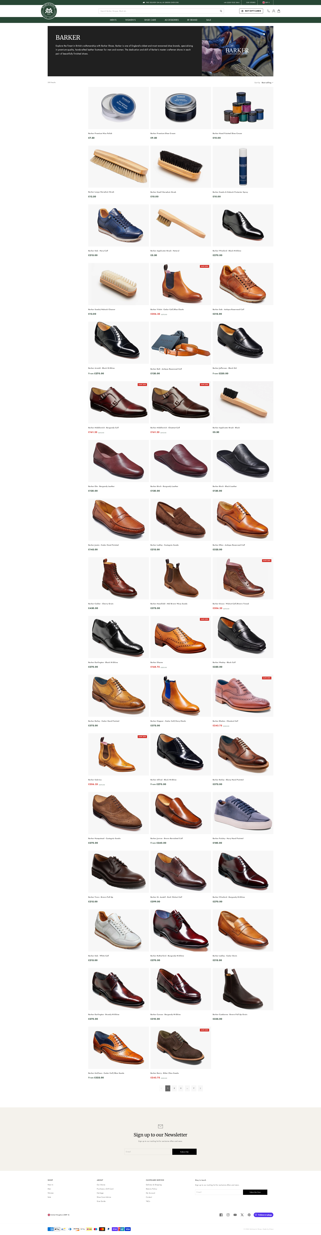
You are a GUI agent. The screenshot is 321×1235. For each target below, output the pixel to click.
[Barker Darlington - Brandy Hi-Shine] (118, 989)
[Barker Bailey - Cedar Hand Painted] (118, 696)
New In (50, 1184)
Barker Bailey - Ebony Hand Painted (228, 779)
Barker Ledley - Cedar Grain (225, 955)
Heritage (100, 1193)
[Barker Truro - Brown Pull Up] (118, 872)
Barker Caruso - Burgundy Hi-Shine (165, 1014)
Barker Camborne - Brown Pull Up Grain (230, 1014)
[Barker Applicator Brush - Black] (243, 402)
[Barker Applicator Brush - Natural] (180, 225)
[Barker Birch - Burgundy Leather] (180, 461)
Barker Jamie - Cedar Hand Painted (103, 545)
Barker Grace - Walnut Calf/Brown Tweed (231, 603)
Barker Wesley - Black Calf (224, 662)
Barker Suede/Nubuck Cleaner (101, 309)
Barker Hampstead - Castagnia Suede (104, 838)
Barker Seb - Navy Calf (98, 250)
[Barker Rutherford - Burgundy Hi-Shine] (180, 930)
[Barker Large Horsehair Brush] (118, 167)
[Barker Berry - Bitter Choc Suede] (180, 1048)
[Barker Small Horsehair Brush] (180, 167)
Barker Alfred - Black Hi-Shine (163, 779)
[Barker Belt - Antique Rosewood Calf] (180, 343)
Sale (49, 1197)
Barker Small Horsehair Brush (163, 192)
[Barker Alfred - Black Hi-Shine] (180, 754)
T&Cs (148, 1201)
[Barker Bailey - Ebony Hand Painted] (243, 754)
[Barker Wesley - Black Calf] (243, 637)
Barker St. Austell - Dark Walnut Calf (166, 897)
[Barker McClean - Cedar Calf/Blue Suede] (118, 1048)
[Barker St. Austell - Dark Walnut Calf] (180, 872)
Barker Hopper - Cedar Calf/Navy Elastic (168, 721)
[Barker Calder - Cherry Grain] (118, 578)
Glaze (271, 1229)
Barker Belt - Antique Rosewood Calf (166, 369)
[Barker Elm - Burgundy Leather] (118, 461)
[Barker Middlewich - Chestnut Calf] (180, 402)
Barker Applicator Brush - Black (226, 427)
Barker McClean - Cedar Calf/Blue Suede (106, 1073)
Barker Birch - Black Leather (225, 486)
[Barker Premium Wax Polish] (118, 108)
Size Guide (101, 1201)
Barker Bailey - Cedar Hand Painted (103, 721)
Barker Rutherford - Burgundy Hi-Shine (167, 955)
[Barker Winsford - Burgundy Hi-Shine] (243, 872)
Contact (149, 1197)
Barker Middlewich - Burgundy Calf (103, 427)
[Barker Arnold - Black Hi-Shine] (118, 343)
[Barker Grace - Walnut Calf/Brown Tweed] (243, 578)
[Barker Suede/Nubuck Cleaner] (118, 284)
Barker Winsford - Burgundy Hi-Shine (229, 897)
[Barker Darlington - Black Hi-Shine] (118, 637)
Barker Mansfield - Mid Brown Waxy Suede (168, 603)
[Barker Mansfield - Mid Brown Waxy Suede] (180, 578)
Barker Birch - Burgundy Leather (164, 486)
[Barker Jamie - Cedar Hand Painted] (118, 520)
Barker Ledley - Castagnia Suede (164, 545)
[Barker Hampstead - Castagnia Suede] (118, 813)
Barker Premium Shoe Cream (162, 133)
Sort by (257, 82)
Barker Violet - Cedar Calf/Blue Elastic (167, 309)
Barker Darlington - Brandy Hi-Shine (103, 1014)
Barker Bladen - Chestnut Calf (225, 721)
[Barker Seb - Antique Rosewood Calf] (243, 284)
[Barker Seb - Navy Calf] (118, 225)
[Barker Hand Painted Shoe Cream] (243, 108)
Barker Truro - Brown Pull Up (100, 897)
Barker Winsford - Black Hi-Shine (227, 250)
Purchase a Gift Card (105, 1189)
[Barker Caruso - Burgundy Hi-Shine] (180, 989)
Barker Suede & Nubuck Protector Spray (230, 192)
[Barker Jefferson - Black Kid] (243, 343)
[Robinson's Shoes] (49, 11)
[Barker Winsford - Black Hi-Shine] (243, 225)
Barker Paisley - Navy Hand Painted (228, 838)
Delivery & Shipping (154, 1184)
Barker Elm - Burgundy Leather (101, 486)
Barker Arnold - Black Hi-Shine (101, 368)
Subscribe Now (255, 1192)
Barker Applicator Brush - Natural (164, 250)
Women (51, 1193)
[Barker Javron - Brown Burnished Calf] (180, 813)
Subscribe (184, 1152)
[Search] (221, 11)
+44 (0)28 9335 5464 (231, 2)
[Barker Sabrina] (118, 754)
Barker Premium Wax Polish (100, 133)
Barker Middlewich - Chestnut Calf (165, 427)
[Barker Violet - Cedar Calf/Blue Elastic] (180, 284)
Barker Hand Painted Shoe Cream (227, 133)
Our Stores (251, 2)
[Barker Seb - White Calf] (118, 930)
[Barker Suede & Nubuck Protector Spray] (243, 167)
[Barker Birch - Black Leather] (243, 461)
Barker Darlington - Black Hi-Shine (103, 662)
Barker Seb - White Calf (98, 955)
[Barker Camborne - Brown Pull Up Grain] (243, 989)
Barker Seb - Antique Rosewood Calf (228, 309)
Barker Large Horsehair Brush (101, 192)
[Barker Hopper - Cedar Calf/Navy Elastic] (180, 696)
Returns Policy (151, 1189)
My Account (150, 1193)
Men (49, 1189)
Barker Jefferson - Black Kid (225, 368)
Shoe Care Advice (104, 1197)
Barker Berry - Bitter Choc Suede (164, 1073)
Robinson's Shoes (256, 1229)
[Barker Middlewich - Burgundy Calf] (118, 402)
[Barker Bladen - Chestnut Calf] (243, 696)
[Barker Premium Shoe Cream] (180, 108)
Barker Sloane (156, 662)
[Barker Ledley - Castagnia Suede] (180, 520)
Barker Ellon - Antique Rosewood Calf (229, 545)
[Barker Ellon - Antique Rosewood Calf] (243, 520)
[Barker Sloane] (180, 637)
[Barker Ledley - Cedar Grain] (243, 930)
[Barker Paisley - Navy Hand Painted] (243, 813)
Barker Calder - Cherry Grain (100, 603)
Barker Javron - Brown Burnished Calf (166, 838)
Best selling (266, 82)
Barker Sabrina (95, 779)
